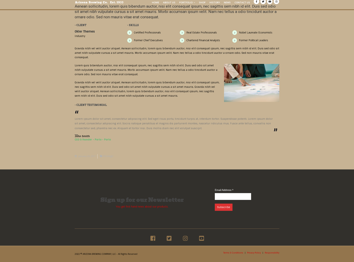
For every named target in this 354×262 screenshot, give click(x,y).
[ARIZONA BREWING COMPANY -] (99, 2)
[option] (153, 238)
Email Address (224, 190)
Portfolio (186, 2)
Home (155, 2)
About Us (169, 2)
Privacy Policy (254, 252)
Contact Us (242, 2)
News (227, 2)
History (214, 2)
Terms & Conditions (233, 252)
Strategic (108, 156)
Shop (202, 2)
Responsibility (272, 252)
